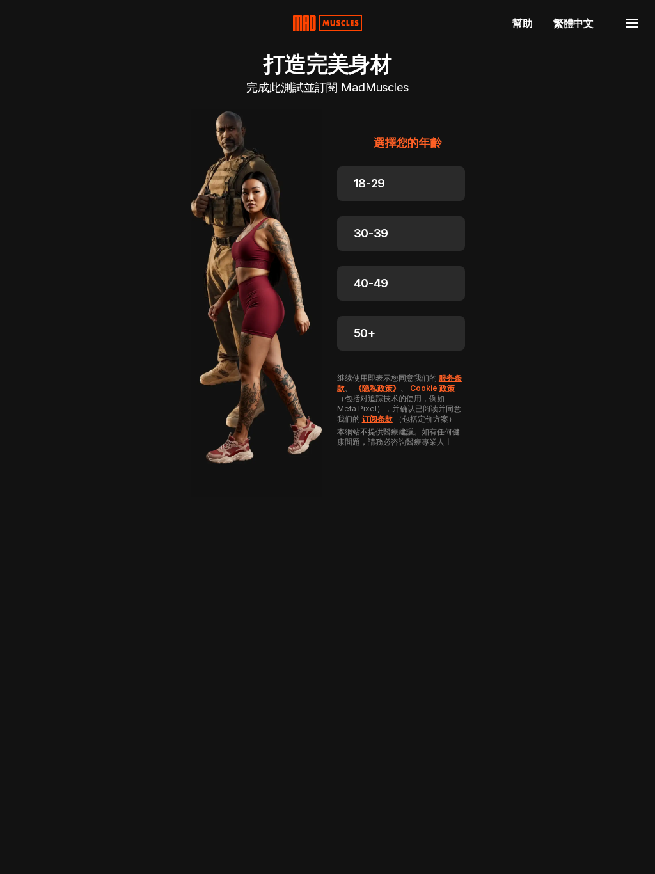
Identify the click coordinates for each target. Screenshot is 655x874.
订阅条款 (377, 419)
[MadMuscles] (327, 23)
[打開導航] (632, 23)
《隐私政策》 (377, 388)
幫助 (522, 23)
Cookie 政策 (432, 388)
